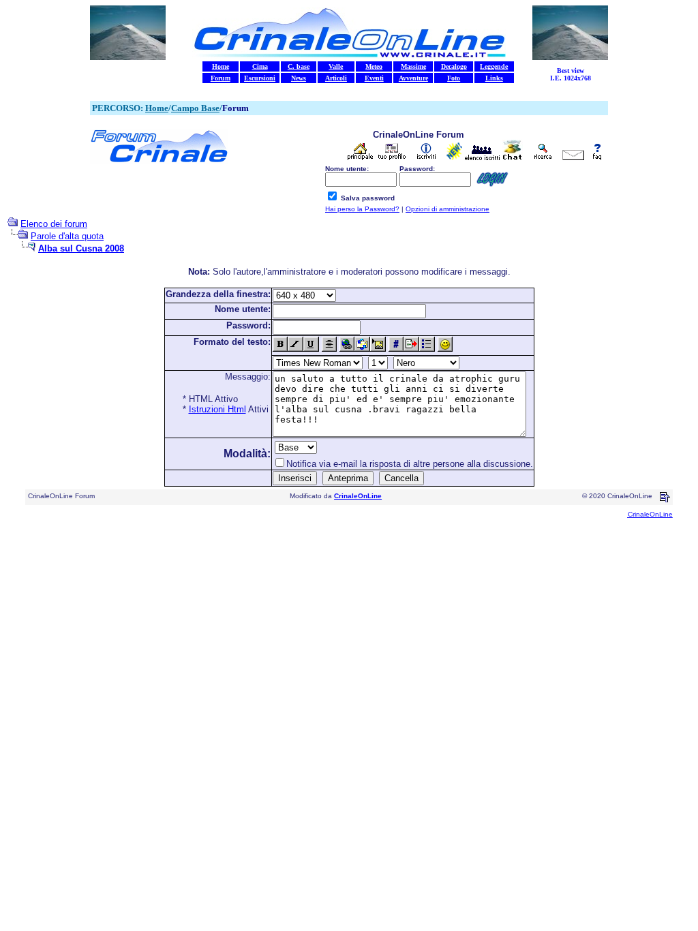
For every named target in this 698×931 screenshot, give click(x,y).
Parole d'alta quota (67, 236)
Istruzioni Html (217, 409)
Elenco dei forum (53, 224)
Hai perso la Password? (362, 209)
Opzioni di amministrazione (447, 209)
